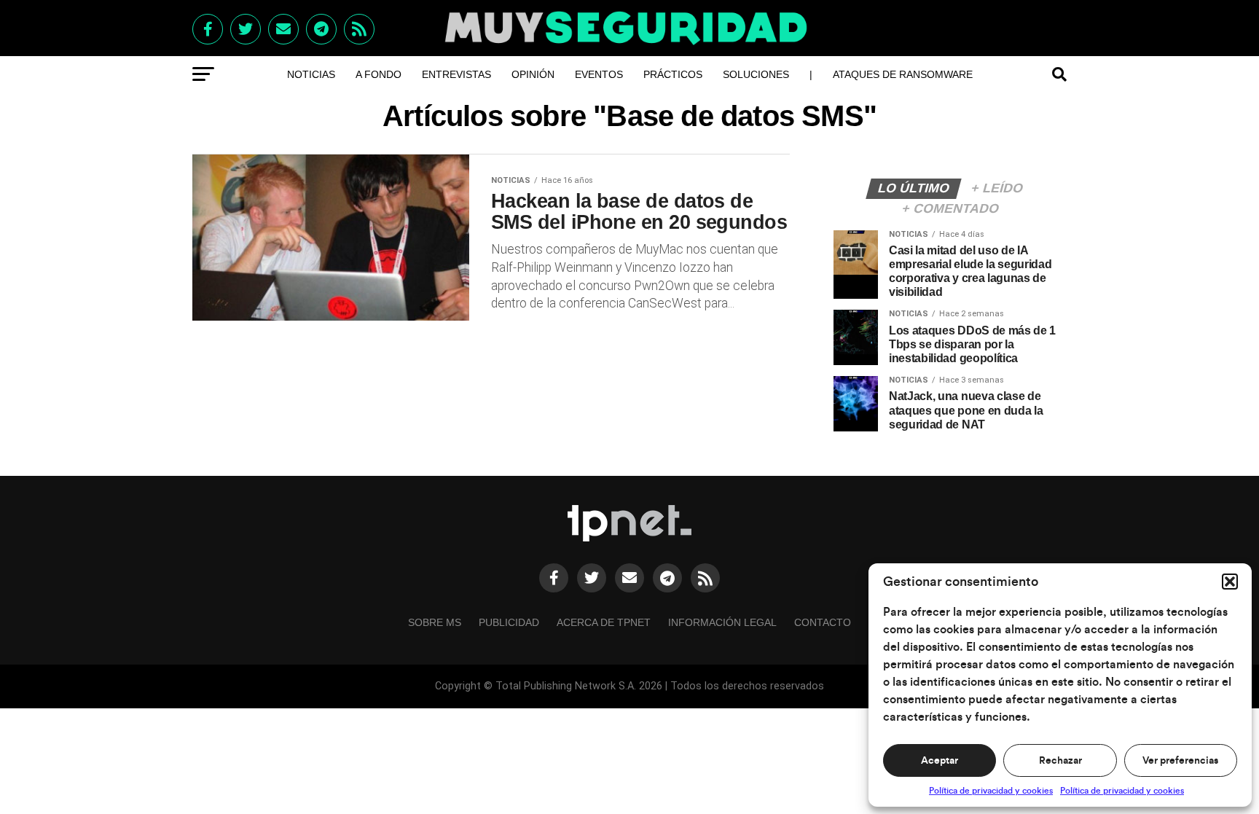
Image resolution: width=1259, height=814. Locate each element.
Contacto (822, 622)
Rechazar (1060, 761)
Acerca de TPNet (604, 622)
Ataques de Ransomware (903, 74)
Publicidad (509, 622)
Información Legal (722, 622)
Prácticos (672, 74)
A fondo (378, 74)
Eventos (599, 74)
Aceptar (939, 761)
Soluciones (756, 74)
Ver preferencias (1180, 761)
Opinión (532, 74)
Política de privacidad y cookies (991, 790)
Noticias (311, 74)
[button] (1230, 581)
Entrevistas (456, 74)
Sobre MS (434, 622)
